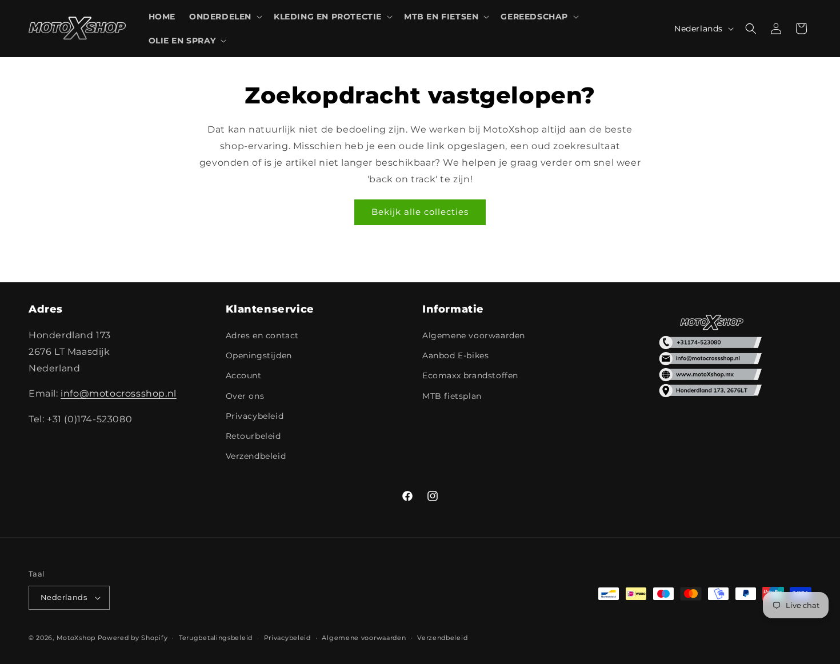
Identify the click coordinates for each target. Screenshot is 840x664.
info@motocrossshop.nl (119, 393)
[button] (224, 17)
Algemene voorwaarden (473, 335)
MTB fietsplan (452, 396)
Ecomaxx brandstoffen (470, 375)
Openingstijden (259, 355)
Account (244, 375)
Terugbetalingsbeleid (216, 638)
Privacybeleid (255, 416)
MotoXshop (76, 638)
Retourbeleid (253, 436)
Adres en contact (262, 335)
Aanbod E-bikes (455, 355)
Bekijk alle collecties (420, 211)
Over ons (245, 396)
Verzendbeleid (256, 456)
